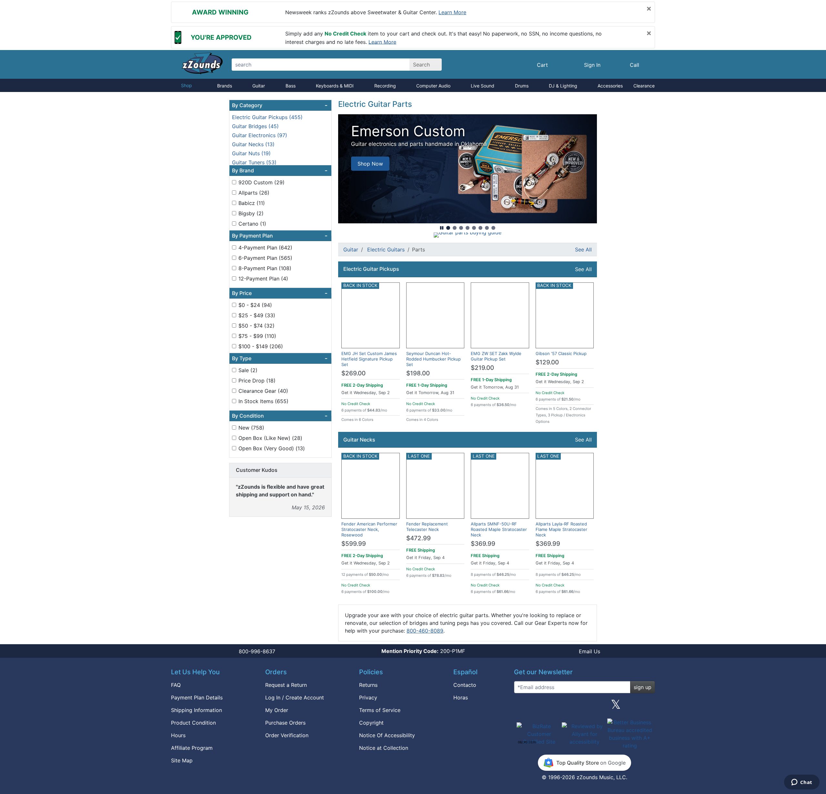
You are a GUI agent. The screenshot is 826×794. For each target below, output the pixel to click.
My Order (276, 710)
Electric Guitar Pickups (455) (267, 117)
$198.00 (418, 373)
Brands (224, 85)
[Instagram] (584, 707)
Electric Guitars (386, 249)
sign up (642, 687)
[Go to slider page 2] (454, 228)
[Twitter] (616, 707)
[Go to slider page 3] (461, 228)
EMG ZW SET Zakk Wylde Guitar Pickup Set (496, 356)
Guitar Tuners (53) (254, 162)
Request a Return (286, 685)
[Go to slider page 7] (487, 228)
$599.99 (353, 543)
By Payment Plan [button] (279, 235)
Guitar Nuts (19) (251, 153)
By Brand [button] (279, 170)
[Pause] (442, 228)
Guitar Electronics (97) (259, 135)
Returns (368, 685)
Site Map (182, 760)
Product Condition (193, 722)
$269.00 (353, 373)
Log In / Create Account (294, 697)
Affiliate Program (192, 748)
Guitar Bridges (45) (255, 126)
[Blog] (521, 707)
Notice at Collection (383, 748)
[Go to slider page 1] (448, 228)
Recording (385, 85)
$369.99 (483, 543)
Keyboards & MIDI (335, 85)
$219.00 (482, 367)
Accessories (610, 85)
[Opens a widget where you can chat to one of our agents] (802, 783)
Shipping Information (196, 710)
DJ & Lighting (563, 85)
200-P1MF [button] (423, 651)
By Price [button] (279, 293)
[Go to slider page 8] (493, 228)
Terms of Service (379, 710)
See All (583, 249)
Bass (291, 85)
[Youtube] (647, 707)
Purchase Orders (285, 722)
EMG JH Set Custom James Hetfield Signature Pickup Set (369, 359)
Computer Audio (433, 85)
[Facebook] (553, 707)
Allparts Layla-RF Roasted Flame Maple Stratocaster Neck (561, 529)
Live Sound (482, 85)
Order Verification (286, 735)
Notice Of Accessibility (387, 735)
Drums (522, 85)
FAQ (176, 685)
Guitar (258, 85)
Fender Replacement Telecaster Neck (427, 526)
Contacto (464, 685)
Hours (178, 735)
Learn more (452, 12)
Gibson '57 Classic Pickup (561, 353)
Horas (460, 697)
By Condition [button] (279, 416)
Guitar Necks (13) (253, 144)
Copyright (371, 722)
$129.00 (547, 362)
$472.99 (418, 538)
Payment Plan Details (197, 697)
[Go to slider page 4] (467, 228)
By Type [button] (279, 358)
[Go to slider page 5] (474, 228)
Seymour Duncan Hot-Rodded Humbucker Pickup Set (433, 359)
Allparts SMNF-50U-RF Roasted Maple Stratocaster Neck (499, 529)
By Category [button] (279, 105)
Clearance (644, 85)
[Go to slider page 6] (480, 228)
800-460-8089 (425, 630)
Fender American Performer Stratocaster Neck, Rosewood (369, 529)
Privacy (368, 697)
